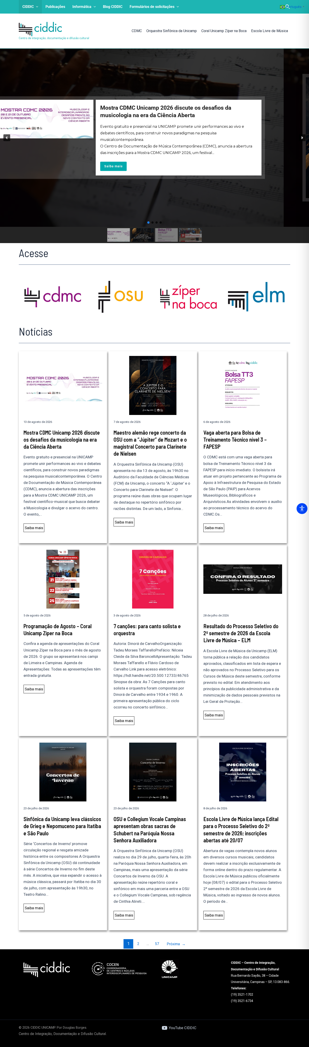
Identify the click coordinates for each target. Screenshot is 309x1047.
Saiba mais (34, 528)
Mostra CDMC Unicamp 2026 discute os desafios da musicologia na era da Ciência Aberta (62, 439)
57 (157, 944)
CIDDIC (28, 7)
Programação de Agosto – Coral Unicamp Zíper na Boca (58, 629)
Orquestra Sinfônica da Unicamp (171, 31)
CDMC (137, 31)
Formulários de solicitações (152, 7)
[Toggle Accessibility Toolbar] (302, 508)
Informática (81, 7)
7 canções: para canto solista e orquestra (147, 629)
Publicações (55, 7)
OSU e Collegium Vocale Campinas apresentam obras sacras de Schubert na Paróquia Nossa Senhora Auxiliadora (150, 829)
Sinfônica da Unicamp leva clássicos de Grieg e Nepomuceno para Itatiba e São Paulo (62, 826)
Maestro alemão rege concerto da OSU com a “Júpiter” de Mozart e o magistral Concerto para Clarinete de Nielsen (150, 443)
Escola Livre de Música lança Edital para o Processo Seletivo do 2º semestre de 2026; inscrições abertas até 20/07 (240, 829)
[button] (36, 7)
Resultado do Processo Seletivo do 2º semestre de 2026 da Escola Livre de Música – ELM (240, 633)
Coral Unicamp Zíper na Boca (224, 31)
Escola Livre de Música (269, 31)
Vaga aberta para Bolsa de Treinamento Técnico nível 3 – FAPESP (235, 439)
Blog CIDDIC (112, 7)
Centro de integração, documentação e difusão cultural (54, 38)
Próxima (176, 944)
